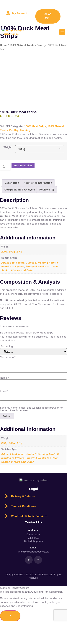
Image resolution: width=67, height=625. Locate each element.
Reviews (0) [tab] (46, 189)
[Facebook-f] (29, 560)
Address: (33, 530)
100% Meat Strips (35, 126)
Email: (33, 547)
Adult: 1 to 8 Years (12, 262)
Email (4, 391)
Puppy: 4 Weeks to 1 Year (42, 266)
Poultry (41, 45)
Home (3, 45)
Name (4, 377)
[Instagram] (38, 560)
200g (4, 251)
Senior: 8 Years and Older (17, 270)
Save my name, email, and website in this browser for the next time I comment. (31, 409)
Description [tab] (11, 182)
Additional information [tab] (38, 182)
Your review (7, 357)
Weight (8, 147)
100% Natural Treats (22, 45)
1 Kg (19, 251)
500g (12, 251)
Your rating (7, 346)
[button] (62, 32)
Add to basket (23, 165)
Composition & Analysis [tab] (19, 189)
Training (25, 130)
